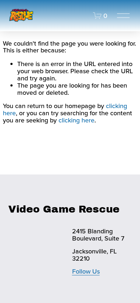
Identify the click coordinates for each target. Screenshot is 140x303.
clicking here (76, 120)
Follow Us (86, 271)
